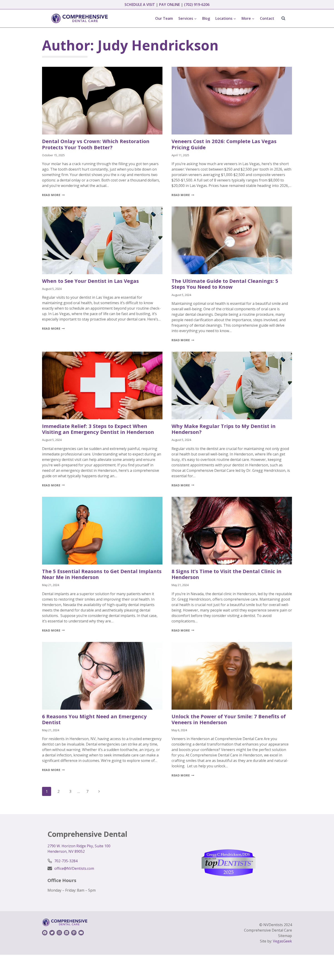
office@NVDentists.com (74, 868)
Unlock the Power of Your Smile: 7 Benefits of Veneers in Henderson (229, 719)
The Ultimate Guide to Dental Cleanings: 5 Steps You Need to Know (225, 283)
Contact (267, 18)
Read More (53, 195)
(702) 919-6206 (196, 4)
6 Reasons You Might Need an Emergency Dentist (94, 719)
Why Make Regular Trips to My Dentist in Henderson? (224, 429)
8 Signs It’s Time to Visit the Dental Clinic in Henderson (227, 574)
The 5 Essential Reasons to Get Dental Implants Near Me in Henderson (102, 574)
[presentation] (102, 100)
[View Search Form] (283, 18)
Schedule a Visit (140, 4)
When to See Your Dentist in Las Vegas (90, 280)
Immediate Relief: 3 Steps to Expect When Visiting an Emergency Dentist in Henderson (98, 429)
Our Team (164, 18)
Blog (206, 18)
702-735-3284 (65, 860)
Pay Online (169, 4)
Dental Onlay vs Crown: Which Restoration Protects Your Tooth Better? (96, 144)
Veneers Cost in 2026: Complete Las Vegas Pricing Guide (224, 144)
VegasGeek (282, 941)
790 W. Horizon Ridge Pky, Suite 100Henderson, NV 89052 (78, 848)
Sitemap (285, 935)
